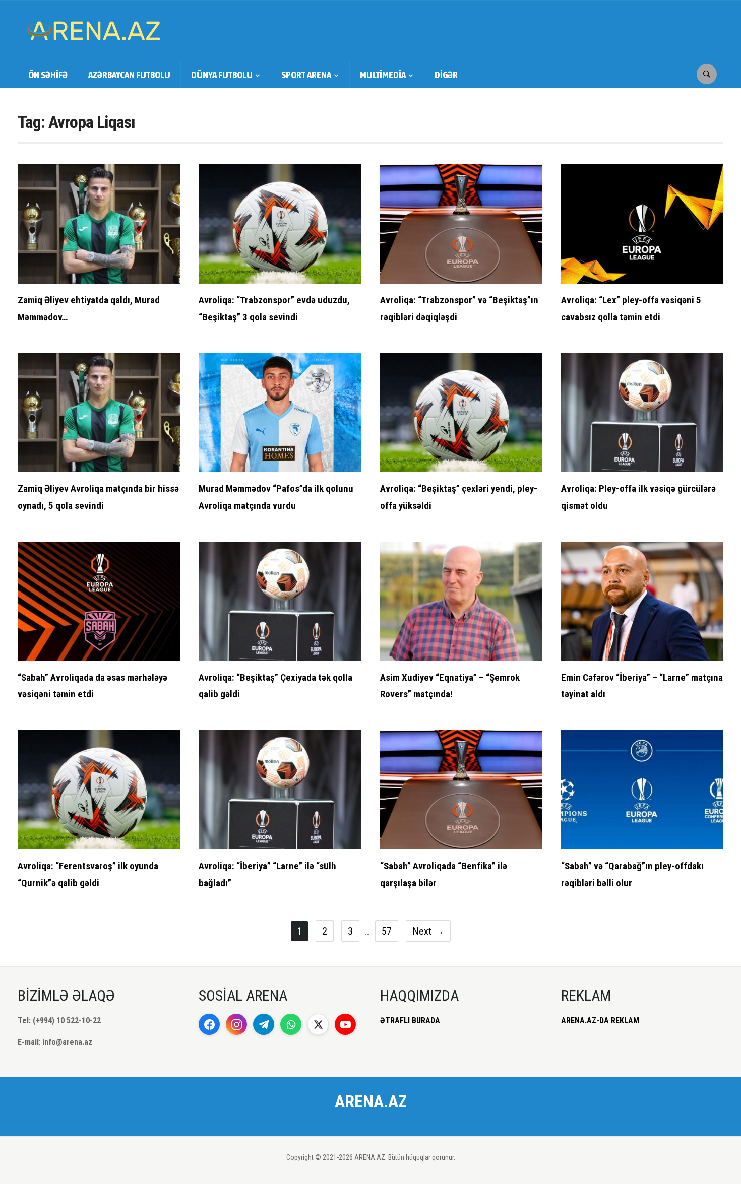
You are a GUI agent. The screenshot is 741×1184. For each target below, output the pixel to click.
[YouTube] (345, 1024)
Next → (428, 931)
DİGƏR (446, 74)
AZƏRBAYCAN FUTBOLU (129, 74)
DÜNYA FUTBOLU (222, 74)
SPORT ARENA (306, 74)
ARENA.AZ (371, 1101)
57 (387, 931)
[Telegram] (263, 1024)
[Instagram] (236, 1024)
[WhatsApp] (290, 1024)
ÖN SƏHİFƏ (48, 74)
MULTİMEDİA (383, 74)
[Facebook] (209, 1024)
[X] (318, 1024)
